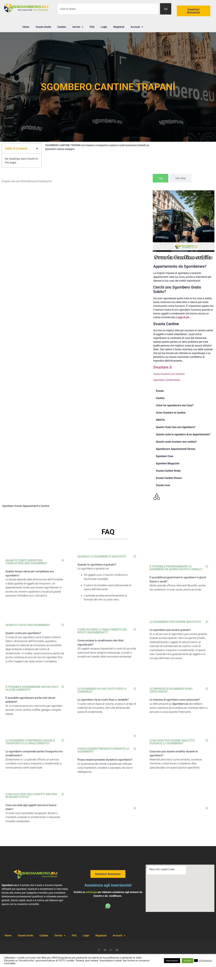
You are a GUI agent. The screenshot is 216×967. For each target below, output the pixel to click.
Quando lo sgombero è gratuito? (101, 556)
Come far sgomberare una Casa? (175, 405)
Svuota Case (163, 485)
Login (104, 26)
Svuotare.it (162, 367)
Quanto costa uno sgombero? (28, 625)
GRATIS (160, 419)
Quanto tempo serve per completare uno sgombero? (26, 562)
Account (135, 26)
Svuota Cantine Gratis (168, 470)
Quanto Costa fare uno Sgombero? (175, 427)
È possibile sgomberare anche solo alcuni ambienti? (32, 688)
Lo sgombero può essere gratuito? (175, 621)
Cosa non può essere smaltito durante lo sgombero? (172, 742)
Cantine (61, 26)
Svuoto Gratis (43, 26)
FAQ (92, 26)
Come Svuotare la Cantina (170, 412)
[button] (37, 148)
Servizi (76, 26)
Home (26, 26)
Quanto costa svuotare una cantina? (176, 441)
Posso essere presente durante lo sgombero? (103, 750)
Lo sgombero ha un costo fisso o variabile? (101, 690)
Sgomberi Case (164, 456)
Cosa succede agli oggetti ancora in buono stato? (31, 795)
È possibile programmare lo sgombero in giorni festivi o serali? (176, 568)
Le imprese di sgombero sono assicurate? (171, 690)
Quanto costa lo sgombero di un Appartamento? (183, 434)
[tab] (160, 178)
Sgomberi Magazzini (167, 463)
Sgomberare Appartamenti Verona (175, 448)
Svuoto (160, 390)
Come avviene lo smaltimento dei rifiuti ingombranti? (102, 631)
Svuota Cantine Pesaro (169, 477)
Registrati (118, 26)
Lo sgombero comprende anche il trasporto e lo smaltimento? (30, 742)
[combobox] (108, 9)
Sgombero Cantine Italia (166, 379)
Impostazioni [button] (172, 960)
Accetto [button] (187, 960)
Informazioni (205, 960)
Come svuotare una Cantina (168, 373)
